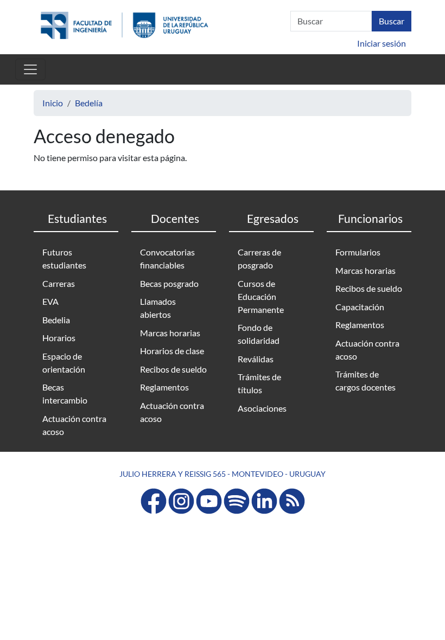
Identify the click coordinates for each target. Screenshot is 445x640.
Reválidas (256, 359)
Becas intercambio (64, 393)
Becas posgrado (169, 283)
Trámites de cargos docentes (365, 380)
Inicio (52, 103)
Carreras (58, 283)
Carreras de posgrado (259, 258)
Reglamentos (164, 387)
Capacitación (359, 307)
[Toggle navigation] (30, 69)
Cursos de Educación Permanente (261, 296)
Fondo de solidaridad (258, 333)
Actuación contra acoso (74, 425)
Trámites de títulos (259, 383)
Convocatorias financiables (167, 258)
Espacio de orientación (63, 362)
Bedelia (56, 320)
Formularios (357, 252)
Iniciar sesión (381, 43)
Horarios (58, 337)
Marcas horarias (170, 333)
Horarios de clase (172, 350)
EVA (50, 301)
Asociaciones (262, 408)
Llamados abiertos (158, 307)
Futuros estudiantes (64, 258)
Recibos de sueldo (173, 369)
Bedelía (89, 103)
